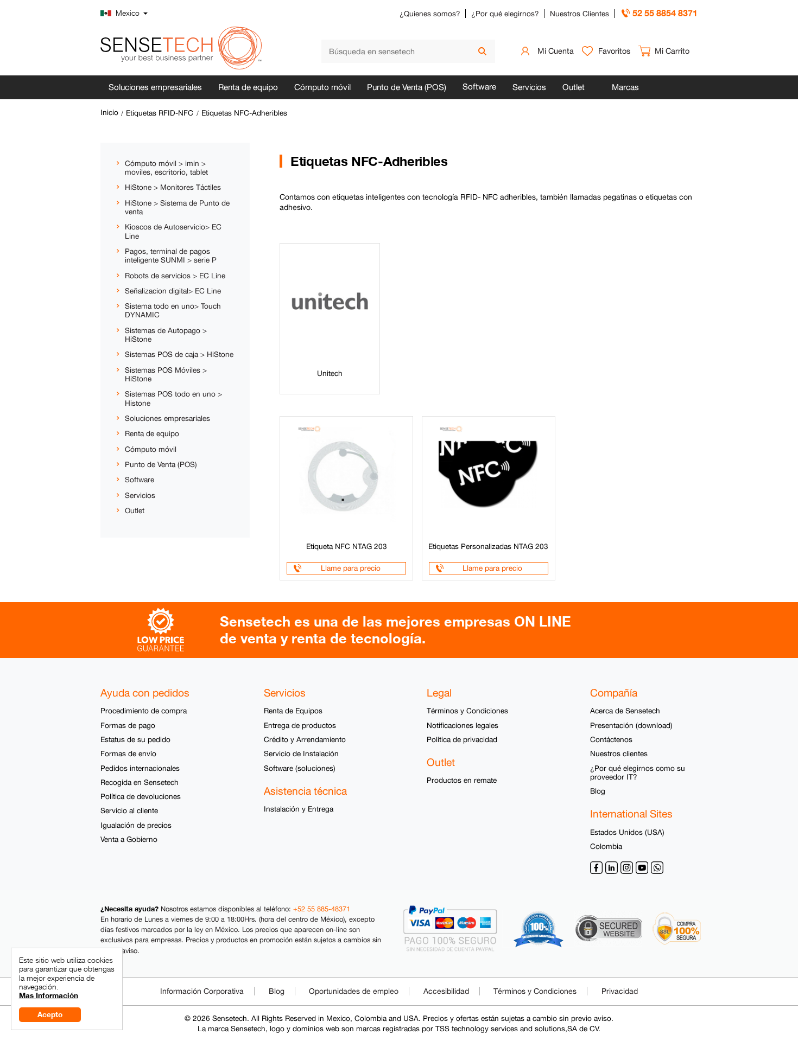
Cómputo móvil (322, 87)
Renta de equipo (248, 87)
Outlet (573, 87)
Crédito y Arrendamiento (305, 739)
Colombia (606, 846)
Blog (597, 791)
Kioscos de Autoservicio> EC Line (173, 231)
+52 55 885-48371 (321, 909)
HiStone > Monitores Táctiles (173, 187)
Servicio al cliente (129, 810)
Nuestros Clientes (579, 13)
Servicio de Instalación (301, 753)
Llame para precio (351, 568)
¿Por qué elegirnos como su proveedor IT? (637, 772)
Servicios (529, 87)
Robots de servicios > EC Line (175, 275)
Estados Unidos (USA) (627, 832)
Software (479, 86)
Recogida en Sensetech (139, 782)
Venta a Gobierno (128, 839)
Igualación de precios (136, 825)
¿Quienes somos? (430, 13)
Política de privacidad (462, 739)
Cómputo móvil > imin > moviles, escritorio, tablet (166, 167)
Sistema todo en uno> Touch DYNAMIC (173, 310)
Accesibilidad (446, 991)
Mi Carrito (672, 50)
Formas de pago (127, 725)
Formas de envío (128, 753)
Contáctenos (611, 739)
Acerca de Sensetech (625, 710)
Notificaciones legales (462, 725)
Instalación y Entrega (298, 808)
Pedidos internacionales (140, 768)
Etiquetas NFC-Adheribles (244, 112)
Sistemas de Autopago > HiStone (166, 334)
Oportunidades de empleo (353, 991)
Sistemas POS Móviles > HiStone (166, 374)
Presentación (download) (631, 725)
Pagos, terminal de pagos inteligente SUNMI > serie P (171, 255)
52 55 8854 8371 (665, 13)
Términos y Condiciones (467, 710)
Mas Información (48, 995)
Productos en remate (462, 780)
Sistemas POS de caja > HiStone (179, 354)
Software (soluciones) (299, 768)
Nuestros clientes (619, 753)
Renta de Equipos (293, 710)
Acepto (49, 1014)
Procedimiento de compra (143, 710)
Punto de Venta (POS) (406, 87)
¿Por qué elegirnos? (505, 13)
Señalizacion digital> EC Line (173, 290)
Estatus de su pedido (135, 739)
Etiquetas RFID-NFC (159, 112)
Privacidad (619, 991)
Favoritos (614, 50)
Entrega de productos (300, 725)
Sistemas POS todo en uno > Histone (173, 398)
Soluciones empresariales (155, 87)
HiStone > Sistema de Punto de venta (177, 207)
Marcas (625, 87)
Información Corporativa (202, 991)
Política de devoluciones (140, 796)
